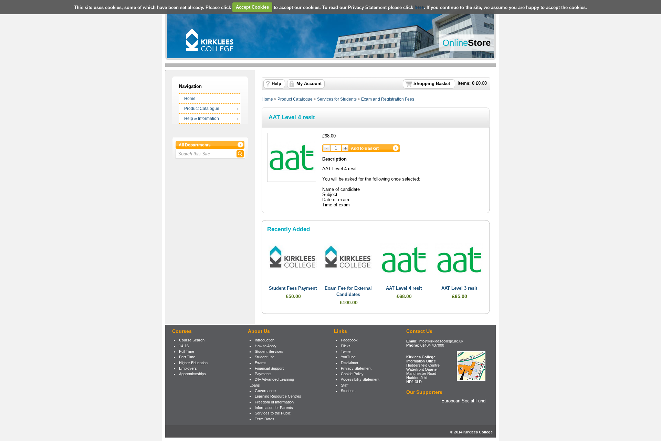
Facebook (349, 340)
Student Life (264, 357)
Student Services (269, 351)
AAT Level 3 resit (459, 288)
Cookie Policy (352, 374)
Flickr (345, 346)
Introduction (264, 340)
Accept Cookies (252, 7)
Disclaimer (349, 363)
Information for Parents (274, 408)
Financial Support (269, 368)
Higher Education (193, 363)
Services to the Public (273, 413)
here (419, 7)
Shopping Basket (431, 83)
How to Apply (265, 346)
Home (190, 98)
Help (276, 83)
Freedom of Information (274, 402)
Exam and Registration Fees (387, 99)
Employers (188, 368)
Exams (260, 363)
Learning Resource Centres (278, 396)
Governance (265, 391)
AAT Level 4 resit (404, 288)
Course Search (191, 340)
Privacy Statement (356, 368)
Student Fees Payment (293, 288)
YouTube (348, 357)
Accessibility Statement (360, 379)
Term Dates (264, 419)
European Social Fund (463, 400)
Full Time (186, 351)
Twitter (346, 351)
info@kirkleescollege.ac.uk (441, 341)
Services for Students (337, 99)
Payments (263, 374)
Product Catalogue (201, 108)
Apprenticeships (192, 374)
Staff (344, 385)
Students (348, 391)
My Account (309, 83)
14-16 (184, 346)
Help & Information (201, 118)
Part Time (187, 357)
